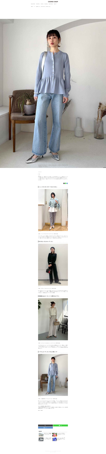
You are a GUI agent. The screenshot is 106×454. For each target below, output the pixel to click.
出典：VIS (104, 167)
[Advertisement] (53, 13)
